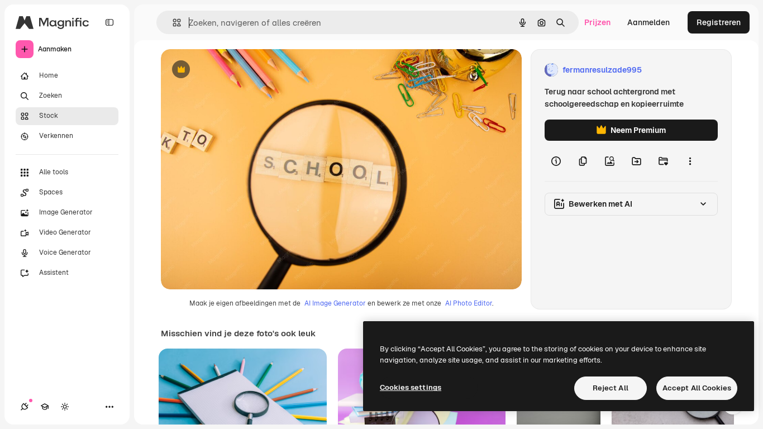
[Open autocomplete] (172, 22)
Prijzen (597, 22)
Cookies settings (410, 387)
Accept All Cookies (696, 388)
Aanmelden (648, 22)
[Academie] (45, 407)
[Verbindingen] (25, 407)
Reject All (610, 388)
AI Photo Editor (468, 303)
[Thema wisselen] (65, 407)
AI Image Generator (335, 303)
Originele (234, 70)
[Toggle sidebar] (109, 22)
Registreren (719, 22)
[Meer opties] (690, 161)
